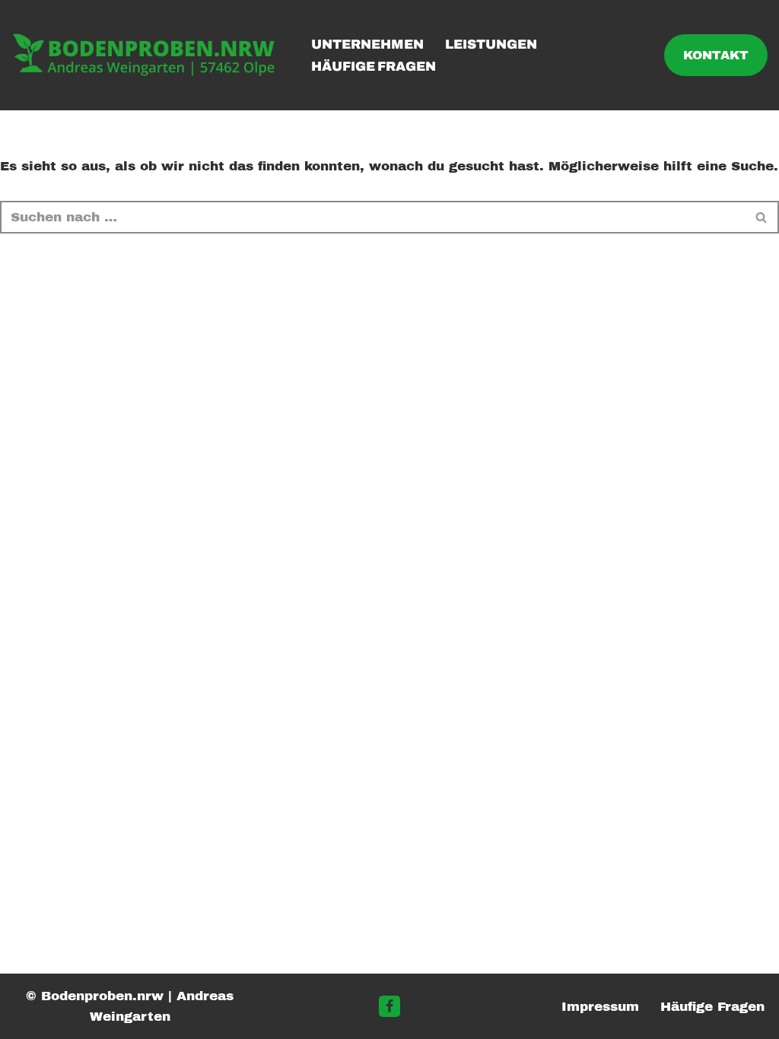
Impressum (600, 1006)
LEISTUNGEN (491, 44)
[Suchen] (762, 217)
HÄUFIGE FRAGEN (373, 66)
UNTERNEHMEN (367, 44)
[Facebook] (389, 1006)
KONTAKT (716, 55)
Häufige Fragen (712, 1006)
